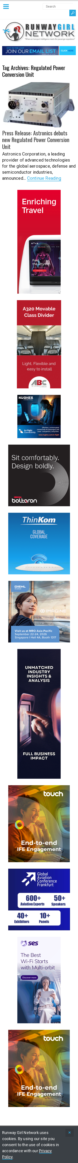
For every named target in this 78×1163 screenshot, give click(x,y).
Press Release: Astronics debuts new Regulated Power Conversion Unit (35, 140)
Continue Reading (44, 178)
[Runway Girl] (39, 39)
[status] (69, 1133)
